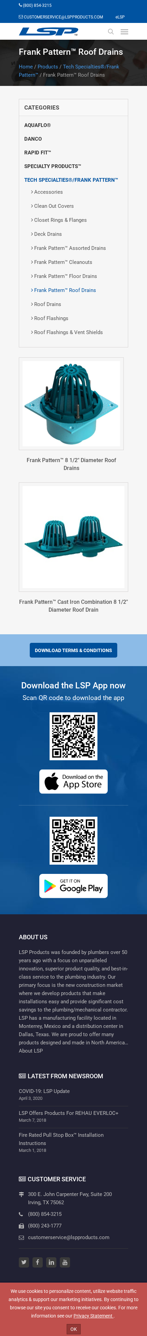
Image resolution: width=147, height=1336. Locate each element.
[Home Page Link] (48, 31)
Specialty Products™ (52, 166)
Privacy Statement (93, 1316)
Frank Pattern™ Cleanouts (63, 262)
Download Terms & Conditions (73, 650)
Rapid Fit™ (37, 153)
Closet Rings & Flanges (60, 220)
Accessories (48, 192)
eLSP (120, 17)
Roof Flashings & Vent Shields (68, 332)
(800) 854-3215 (45, 1214)
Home (26, 67)
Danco (33, 139)
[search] (110, 31)
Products (48, 67)
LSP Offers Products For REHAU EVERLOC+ (69, 1113)
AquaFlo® (37, 125)
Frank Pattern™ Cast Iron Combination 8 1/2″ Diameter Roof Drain (73, 606)
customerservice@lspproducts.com (68, 1237)
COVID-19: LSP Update (44, 1091)
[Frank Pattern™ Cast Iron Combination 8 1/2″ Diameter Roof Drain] (73, 537)
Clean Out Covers (54, 206)
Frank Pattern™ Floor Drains (65, 276)
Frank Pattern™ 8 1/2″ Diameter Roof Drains (71, 464)
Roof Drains (47, 304)
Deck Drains (48, 234)
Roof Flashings (51, 318)
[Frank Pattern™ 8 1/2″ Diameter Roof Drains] (71, 404)
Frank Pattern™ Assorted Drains (70, 248)
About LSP (31, 1051)
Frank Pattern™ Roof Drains (65, 290)
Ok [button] (73, 1329)
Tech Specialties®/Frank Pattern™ (71, 180)
